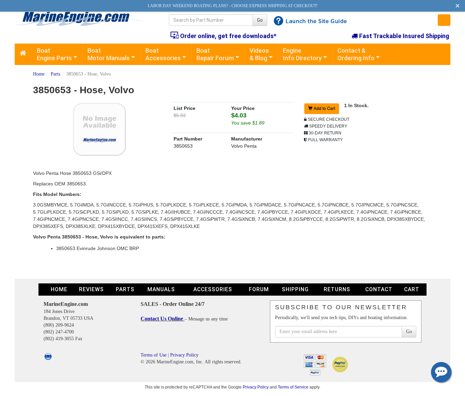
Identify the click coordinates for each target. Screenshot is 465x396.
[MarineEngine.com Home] (84, 19)
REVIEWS (91, 289)
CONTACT (378, 289)
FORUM (259, 289)
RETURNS (337, 289)
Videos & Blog (259, 54)
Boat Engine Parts (54, 54)
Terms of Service (293, 387)
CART (411, 289)
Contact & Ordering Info (355, 54)
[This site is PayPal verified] (341, 364)
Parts (55, 74)
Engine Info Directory (302, 54)
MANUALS (161, 289)
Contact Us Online (163, 318)
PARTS (125, 289)
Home (39, 74)
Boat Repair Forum (215, 54)
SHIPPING (295, 289)
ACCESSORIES (212, 289)
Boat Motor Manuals (108, 54)
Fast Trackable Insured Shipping (403, 35)
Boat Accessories (163, 54)
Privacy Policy (184, 355)
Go (260, 20)
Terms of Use (153, 355)
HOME (59, 289)
